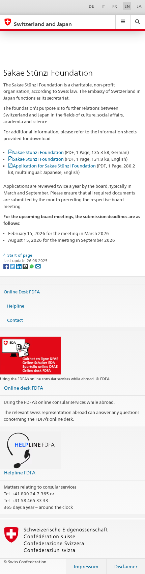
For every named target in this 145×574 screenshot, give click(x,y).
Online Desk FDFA (22, 291)
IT (103, 6)
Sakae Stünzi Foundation (71, 152)
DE (91, 6)
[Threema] (26, 265)
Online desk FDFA (23, 388)
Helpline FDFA (19, 472)
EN (127, 6)
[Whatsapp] (32, 265)
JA (139, 6)
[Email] (38, 265)
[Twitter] (13, 265)
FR (114, 6)
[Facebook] (6, 265)
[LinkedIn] (19, 265)
